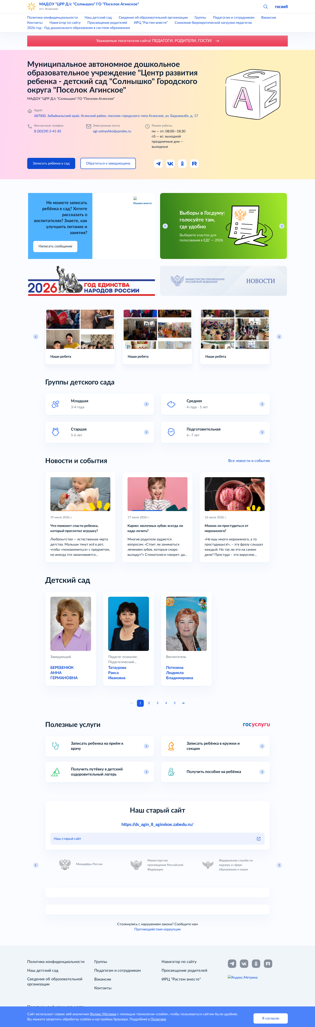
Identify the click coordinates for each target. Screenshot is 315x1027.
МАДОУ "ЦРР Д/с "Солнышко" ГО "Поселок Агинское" (89, 4)
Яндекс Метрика (103, 1014)
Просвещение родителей (107, 22)
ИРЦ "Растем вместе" (151, 22)
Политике (158, 1019)
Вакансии (268, 17)
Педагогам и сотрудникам (233, 17)
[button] (265, 6)
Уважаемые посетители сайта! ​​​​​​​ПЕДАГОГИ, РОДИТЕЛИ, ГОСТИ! (154, 41)
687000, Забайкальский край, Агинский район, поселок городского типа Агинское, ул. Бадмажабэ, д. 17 (116, 116)
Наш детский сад (98, 17)
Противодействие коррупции (157, 929)
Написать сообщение (55, 246)
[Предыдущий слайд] (35, 336)
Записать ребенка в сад (51, 163)
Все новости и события (249, 461)
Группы (200, 17)
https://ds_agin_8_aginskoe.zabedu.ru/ (158, 824)
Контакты (35, 22)
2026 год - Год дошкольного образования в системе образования (78, 28)
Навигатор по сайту (65, 22)
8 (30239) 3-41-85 (47, 131)
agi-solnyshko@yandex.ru (112, 131)
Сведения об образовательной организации (153, 17)
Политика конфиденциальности (52, 17)
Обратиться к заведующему (108, 163)
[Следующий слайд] (279, 336)
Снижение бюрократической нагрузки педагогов (213, 22)
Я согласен (270, 1018)
